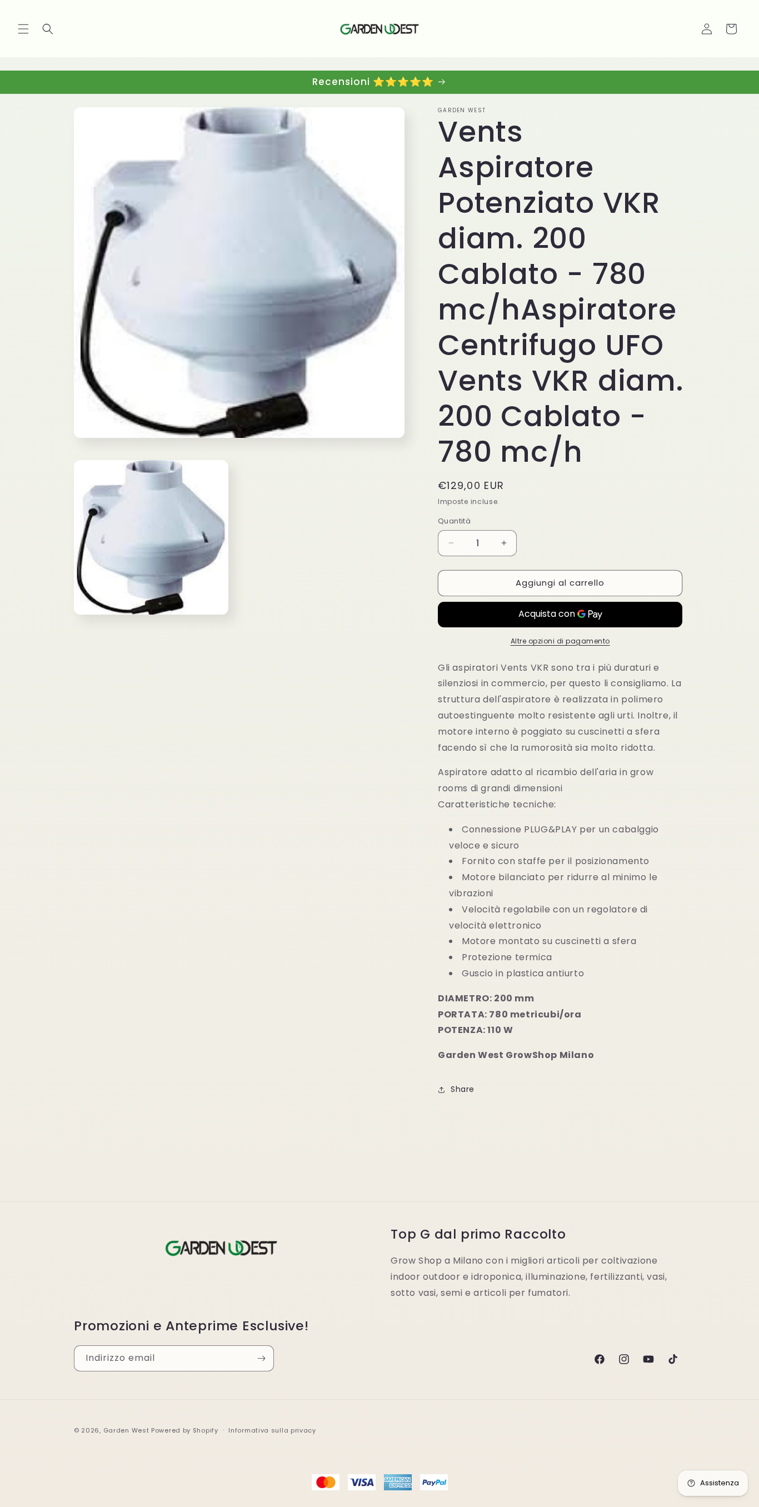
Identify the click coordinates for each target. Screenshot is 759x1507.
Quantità (454, 521)
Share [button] (463, 1089)
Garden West (126, 1430)
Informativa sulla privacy (272, 1430)
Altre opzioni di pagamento (560, 641)
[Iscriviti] (261, 1358)
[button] (23, 29)
